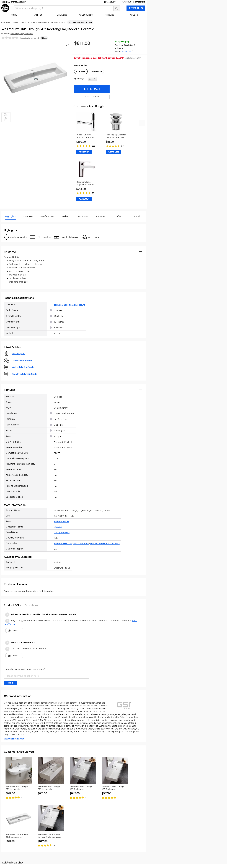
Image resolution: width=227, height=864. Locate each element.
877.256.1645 (140, 2)
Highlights (10, 216)
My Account (110, 2)
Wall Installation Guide (23, 367)
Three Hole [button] (96, 71)
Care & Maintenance (22, 360)
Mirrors (109, 14)
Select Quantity (101, 79)
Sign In (4, 2)
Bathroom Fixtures (63, 543)
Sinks (14, 14)
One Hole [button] (80, 71)
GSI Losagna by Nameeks (22, 33)
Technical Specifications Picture (69, 305)
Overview (28, 216)
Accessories (86, 14)
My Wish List (127, 2)
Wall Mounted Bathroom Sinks (105, 543)
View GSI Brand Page (14, 738)
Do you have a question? (13, 223)
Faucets (133, 14)
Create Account (18, 2)
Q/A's (118, 216)
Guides (64, 216)
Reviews (100, 216)
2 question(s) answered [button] (29, 38)
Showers (62, 14)
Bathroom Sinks (61, 521)
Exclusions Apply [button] (133, 58)
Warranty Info (18, 353)
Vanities (38, 14)
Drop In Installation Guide (24, 374)
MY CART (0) (136, 8)
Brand (137, 216)
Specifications (46, 216)
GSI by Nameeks (61, 532)
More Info (82, 216)
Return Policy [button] (127, 51)
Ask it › (10, 682)
